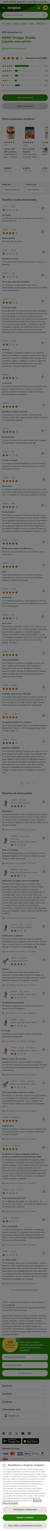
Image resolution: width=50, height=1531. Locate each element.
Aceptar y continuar (25, 1517)
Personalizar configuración (25, 1509)
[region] (25, 1496)
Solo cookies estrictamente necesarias (25, 1525)
